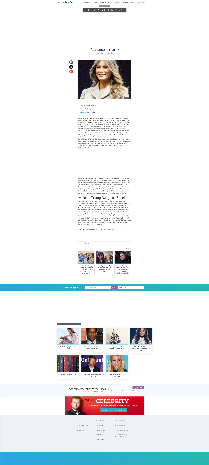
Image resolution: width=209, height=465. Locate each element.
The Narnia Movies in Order (68, 374)
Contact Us (80, 430)
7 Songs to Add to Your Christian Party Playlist (116, 347)
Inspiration (87, 2)
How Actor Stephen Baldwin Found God (92, 375)
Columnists (100, 420)
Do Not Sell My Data (121, 430)
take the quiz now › (113, 410)
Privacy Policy (120, 420)
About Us (79, 420)
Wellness (105, 2)
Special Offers (142, 2)
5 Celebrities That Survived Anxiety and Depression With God (141, 348)
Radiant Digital (101, 439)
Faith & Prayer (95, 2)
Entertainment (115, 2)
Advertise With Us (82, 425)
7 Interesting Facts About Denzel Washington (92, 347)
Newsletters (133, 2)
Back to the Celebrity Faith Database (95, 229)
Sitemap (98, 435)
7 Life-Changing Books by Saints (68, 347)
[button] (149, 2)
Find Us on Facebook (102, 430)
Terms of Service (120, 425)
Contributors (100, 425)
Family (124, 2)
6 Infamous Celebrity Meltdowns (116, 375)
